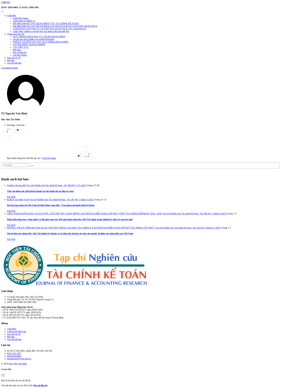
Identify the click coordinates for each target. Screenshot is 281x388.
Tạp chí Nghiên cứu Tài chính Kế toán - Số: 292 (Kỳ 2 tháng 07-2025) (188, 228)
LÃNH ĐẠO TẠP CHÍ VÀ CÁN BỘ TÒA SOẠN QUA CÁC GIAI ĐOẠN (49, 28)
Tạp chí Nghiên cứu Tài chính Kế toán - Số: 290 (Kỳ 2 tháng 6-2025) (194, 213)
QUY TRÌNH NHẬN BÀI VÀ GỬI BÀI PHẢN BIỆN (39, 36)
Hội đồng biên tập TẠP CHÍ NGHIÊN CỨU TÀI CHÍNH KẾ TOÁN (46, 23)
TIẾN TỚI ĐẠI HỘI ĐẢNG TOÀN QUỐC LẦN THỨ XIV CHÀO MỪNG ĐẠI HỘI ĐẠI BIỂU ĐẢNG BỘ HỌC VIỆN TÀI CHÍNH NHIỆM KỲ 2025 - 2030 (84, 213)
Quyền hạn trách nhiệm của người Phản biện (33, 39)
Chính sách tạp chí (15, 34)
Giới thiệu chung (20, 18)
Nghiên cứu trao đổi (16, 185)
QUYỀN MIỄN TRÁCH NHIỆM (29, 44)
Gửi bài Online (20, 55)
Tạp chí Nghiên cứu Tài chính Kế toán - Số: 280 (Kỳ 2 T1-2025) (56, 185)
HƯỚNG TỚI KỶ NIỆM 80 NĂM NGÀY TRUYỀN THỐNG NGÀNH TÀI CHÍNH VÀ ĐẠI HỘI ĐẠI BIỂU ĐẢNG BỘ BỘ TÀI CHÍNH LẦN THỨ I (81, 228)
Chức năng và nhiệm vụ (24, 21)
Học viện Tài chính (18, 363)
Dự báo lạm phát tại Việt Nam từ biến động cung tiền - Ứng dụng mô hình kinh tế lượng (50, 205)
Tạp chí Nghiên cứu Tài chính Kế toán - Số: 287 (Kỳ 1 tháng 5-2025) (62, 199)
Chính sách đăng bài (16, 331)
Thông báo (7, 172)
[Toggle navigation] (2, 11)
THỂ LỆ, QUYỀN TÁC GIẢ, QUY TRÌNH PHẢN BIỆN (40, 42)
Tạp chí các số (13, 57)
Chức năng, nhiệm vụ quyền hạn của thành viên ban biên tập (41, 31)
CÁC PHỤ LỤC (21, 47)
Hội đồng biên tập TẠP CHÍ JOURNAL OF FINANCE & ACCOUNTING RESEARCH (55, 26)
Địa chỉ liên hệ (19, 52)
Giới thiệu (11, 15)
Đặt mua (17, 50)
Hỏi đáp (10, 60)
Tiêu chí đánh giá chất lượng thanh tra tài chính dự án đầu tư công (40, 191)
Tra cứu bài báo (14, 63)
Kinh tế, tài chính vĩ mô (18, 199)
